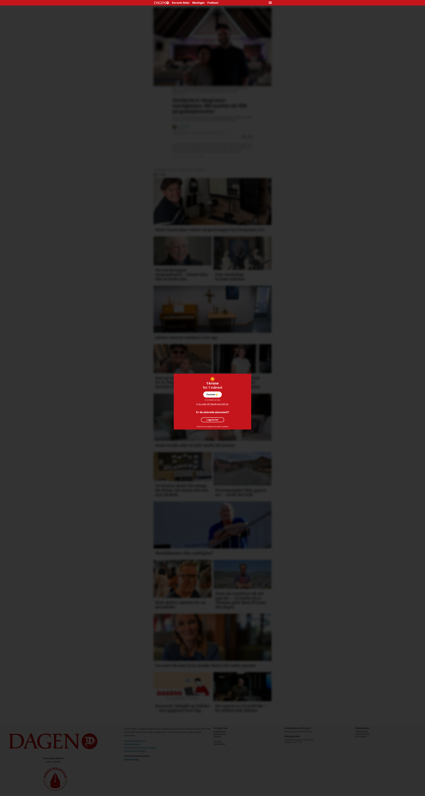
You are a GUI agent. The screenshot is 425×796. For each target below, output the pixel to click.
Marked (217, 736)
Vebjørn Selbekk (53, 762)
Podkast (212, 2)
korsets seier (161, 170)
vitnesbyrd (199, 170)
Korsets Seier (181, 2)
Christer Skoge (131, 759)
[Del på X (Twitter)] (247, 137)
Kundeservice (220, 734)
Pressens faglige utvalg (134, 740)
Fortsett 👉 (212, 394)
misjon (173, 170)
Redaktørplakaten (132, 744)
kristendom (185, 170)
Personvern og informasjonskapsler (140, 747)
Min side (218, 741)
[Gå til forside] (161, 3)
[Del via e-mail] (250, 137)
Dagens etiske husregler (135, 751)
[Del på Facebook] (243, 137)
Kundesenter (219, 744)
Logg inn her (212, 420)
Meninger (198, 2)
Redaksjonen (219, 731)
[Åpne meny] (270, 3)
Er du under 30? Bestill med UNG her (212, 404)
